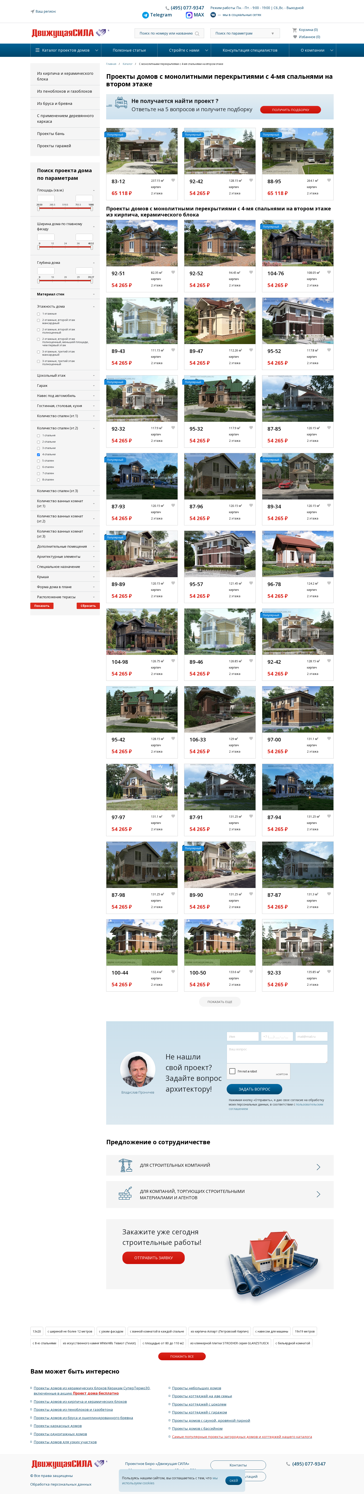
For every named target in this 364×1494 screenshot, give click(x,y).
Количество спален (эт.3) (57, 491)
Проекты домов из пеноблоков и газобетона (73, 1409)
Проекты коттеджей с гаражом (199, 1412)
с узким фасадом (111, 1331)
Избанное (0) (309, 37)
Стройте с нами (184, 50)
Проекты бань (50, 133)
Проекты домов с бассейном (197, 1428)
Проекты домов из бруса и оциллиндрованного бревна (83, 1417)
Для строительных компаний (175, 1165)
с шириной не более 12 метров (70, 1331)
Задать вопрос (254, 1089)
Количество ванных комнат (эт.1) (60, 503)
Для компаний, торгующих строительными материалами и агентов (192, 1194)
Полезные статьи (129, 50)
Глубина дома (48, 262)
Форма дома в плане (54, 587)
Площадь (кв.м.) (50, 190)
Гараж (42, 385)
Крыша (43, 576)
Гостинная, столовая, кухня (59, 405)
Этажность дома (51, 306)
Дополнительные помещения (62, 546)
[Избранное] (174, 187)
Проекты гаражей (54, 145)
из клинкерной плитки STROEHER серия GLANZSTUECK (229, 1343)
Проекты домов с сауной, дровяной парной (211, 1420)
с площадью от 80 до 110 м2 (163, 1343)
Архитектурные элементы (58, 556)
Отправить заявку (153, 1257)
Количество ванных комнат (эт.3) (60, 534)
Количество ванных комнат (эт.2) (60, 518)
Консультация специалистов (250, 50)
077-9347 (187, 7)
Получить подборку (290, 110)
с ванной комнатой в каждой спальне (157, 1331)
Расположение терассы (56, 597)
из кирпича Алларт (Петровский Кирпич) (220, 1331)
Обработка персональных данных (60, 1484)
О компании (312, 50)
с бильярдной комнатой (293, 1343)
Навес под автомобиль (56, 395)
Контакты (238, 1465)
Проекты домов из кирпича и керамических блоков (80, 1401)
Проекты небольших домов (196, 1388)
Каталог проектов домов (66, 50)
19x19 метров (305, 1331)
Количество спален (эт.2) (57, 428)
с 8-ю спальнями (44, 1343)
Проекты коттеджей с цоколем (199, 1404)
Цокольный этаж (51, 375)
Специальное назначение (58, 566)
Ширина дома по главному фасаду (59, 226)
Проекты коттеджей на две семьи (202, 1396)
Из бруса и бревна (54, 103)
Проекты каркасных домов (58, 1425)
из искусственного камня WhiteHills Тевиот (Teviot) (99, 1343)
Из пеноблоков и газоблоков (64, 91)
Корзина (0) (308, 29)
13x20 (37, 1331)
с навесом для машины (271, 1331)
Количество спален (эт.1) (57, 416)
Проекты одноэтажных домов (60, 1433)
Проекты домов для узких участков (65, 1441)
